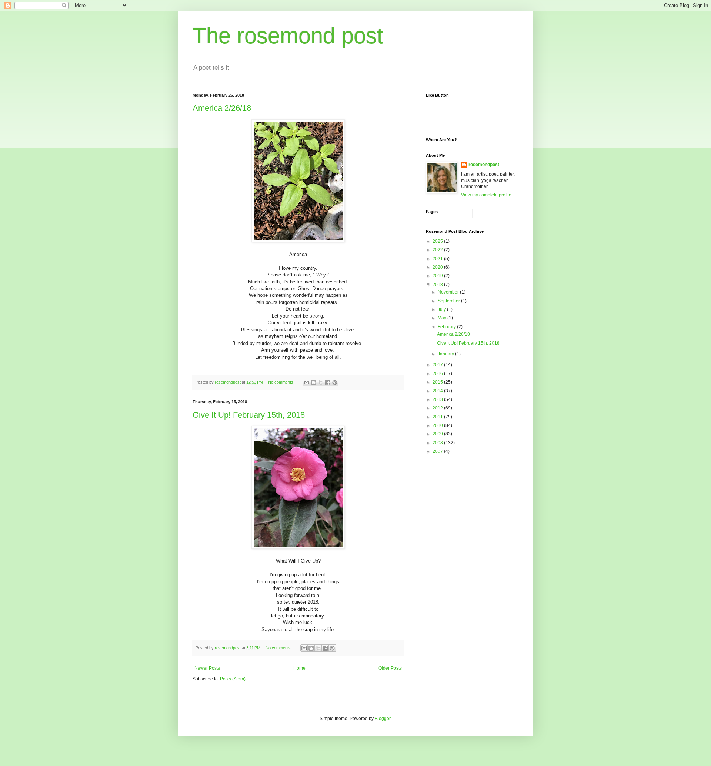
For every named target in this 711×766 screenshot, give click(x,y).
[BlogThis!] (313, 382)
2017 (438, 364)
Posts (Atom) (233, 679)
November (449, 292)
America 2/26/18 (222, 108)
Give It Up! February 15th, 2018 (249, 415)
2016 (438, 373)
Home (299, 668)
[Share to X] (320, 382)
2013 (438, 399)
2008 (438, 442)
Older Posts (390, 668)
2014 (438, 391)
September (449, 301)
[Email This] (306, 382)
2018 (438, 284)
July (442, 309)
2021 (438, 258)
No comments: (282, 382)
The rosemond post (288, 35)
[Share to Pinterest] (334, 382)
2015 (438, 382)
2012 (438, 408)
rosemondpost (483, 164)
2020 (438, 267)
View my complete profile (486, 195)
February (447, 326)
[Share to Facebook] (327, 382)
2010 (438, 425)
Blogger (382, 718)
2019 (438, 275)
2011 (438, 417)
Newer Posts (207, 668)
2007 (438, 451)
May (442, 318)
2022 (438, 249)
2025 (438, 241)
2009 (438, 434)
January (446, 354)
